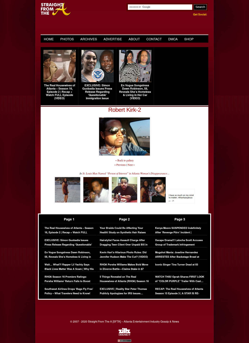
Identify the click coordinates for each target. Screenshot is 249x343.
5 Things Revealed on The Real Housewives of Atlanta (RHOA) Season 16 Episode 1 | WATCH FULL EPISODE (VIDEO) (124, 283)
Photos (67, 39)
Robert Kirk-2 (124, 109)
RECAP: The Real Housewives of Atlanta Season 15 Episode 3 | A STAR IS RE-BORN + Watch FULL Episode (179, 293)
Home (49, 39)
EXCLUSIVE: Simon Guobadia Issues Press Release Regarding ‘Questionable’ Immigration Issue (97, 92)
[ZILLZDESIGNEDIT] (124, 334)
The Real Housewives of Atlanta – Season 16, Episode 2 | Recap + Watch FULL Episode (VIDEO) (59, 92)
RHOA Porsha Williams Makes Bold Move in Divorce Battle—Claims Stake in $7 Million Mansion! (124, 269)
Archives (88, 39)
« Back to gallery (124, 160)
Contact (154, 39)
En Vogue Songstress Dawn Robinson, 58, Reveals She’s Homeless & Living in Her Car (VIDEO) (135, 92)
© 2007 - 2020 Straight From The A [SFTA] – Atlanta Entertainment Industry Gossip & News (124, 321)
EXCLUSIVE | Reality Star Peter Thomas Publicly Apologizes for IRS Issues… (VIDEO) (123, 293)
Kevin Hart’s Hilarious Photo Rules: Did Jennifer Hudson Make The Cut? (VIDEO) (124, 255)
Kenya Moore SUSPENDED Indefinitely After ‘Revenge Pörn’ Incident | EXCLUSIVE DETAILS (178, 232)
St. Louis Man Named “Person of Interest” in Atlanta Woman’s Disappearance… (125, 173)
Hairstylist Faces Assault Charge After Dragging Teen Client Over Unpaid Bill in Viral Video (124, 244)
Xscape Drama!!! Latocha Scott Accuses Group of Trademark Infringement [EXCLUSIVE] (179, 244)
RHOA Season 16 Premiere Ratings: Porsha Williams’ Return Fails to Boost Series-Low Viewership (67, 281)
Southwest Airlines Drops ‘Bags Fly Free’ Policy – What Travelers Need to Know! (69, 291)
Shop (189, 39)
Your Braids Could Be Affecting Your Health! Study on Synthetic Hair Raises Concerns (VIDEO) (123, 232)
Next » (131, 164)
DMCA (173, 39)
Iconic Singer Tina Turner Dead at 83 (176, 264)
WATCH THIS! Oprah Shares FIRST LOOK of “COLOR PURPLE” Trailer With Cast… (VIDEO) (179, 281)
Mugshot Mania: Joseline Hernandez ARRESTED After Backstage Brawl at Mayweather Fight (177, 257)
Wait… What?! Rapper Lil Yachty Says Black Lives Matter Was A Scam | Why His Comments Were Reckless (69, 269)
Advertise (112, 39)
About (134, 39)
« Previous (120, 164)
